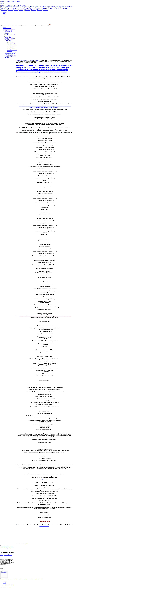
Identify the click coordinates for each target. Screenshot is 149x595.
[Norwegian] (51, 8)
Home (17, 60)
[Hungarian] (14, 8)
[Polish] (57, 8)
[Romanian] (3, 10)
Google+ (2, 3)
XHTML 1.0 (7, 585)
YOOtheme (9, 587)
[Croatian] (34, 6)
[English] (54, 6)
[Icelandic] (21, 8)
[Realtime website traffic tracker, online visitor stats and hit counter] (12, 5)
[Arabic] (8, 6)
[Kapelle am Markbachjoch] (4, 572)
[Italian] (26, 8)
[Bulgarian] (14, 6)
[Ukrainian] (45, 10)
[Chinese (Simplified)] (24, 6)
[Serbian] (15, 10)
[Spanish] (33, 10)
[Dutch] (49, 6)
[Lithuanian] (44, 8)
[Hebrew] (7, 8)
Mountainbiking (32, 60)
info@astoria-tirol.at (44, 479)
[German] (3, 6)
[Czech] (39, 6)
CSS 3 (12, 585)
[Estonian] (60, 6)
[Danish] (44, 6)
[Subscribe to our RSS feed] (14, 1)
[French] (70, 6)
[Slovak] (21, 10)
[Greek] (2, 8)
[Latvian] (37, 8)
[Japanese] (32, 8)
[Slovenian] (27, 10)
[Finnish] (65, 6)
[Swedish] (39, 10)
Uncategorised (38, 60)
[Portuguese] (63, 8)
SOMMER (20, 60)
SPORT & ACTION (26, 60)
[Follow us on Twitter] (4, 1)
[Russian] (10, 10)
